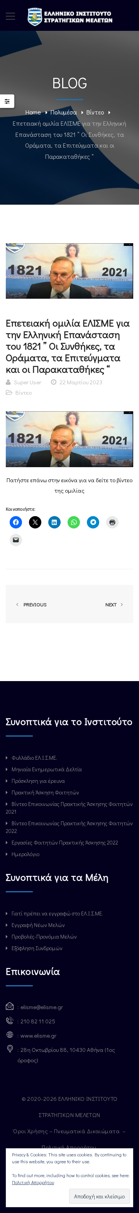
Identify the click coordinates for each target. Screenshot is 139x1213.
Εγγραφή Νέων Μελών (38, 925)
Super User (27, 382)
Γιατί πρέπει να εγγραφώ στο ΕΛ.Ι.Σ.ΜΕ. (57, 913)
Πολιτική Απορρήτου (69, 1147)
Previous (34, 604)
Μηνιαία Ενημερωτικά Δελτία (47, 769)
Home (33, 112)
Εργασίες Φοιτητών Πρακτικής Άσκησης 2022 (65, 842)
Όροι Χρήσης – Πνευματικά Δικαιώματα (67, 1131)
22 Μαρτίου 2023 (80, 382)
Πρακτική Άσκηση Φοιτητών (45, 792)
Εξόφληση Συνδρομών (37, 948)
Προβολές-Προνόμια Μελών (44, 936)
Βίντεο (95, 112)
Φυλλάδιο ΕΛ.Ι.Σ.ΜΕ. (34, 757)
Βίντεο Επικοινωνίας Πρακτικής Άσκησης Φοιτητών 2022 (69, 826)
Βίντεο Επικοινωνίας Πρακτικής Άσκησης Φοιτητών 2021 (69, 807)
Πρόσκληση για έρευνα (38, 780)
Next (111, 604)
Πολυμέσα (64, 112)
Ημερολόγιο (25, 854)
